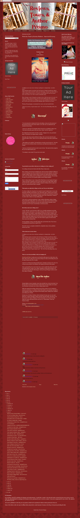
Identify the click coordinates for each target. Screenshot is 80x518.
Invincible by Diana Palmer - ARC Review (14, 437)
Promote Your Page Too (8, 163)
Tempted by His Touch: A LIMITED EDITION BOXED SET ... (18, 425)
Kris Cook (8, 108)
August (8, 410)
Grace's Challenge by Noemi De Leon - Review (15, 444)
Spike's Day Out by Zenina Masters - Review (15, 445)
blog (30, 266)
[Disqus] (40, 335)
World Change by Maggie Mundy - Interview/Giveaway (17, 474)
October (8, 407)
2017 (7, 397)
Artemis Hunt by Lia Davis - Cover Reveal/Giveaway (16, 435)
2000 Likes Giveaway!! (11, 476)
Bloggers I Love (46, 30)
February (9, 488)
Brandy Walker (8, 101)
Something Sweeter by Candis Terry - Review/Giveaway (17, 471)
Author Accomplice (9, 99)
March (8, 486)
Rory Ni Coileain (9, 113)
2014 (7, 402)
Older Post (56, 384)
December (9, 403)
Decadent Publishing (9, 102)
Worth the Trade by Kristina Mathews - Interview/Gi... (17, 413)
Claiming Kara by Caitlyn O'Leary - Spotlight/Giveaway (17, 422)
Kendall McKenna (9, 107)
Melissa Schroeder (9, 111)
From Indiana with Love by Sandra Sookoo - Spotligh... (17, 418)
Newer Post (24, 384)
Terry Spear (8, 116)
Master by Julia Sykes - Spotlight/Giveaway (15, 472)
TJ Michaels (8, 114)
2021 (7, 393)
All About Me (10, 30)
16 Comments (35, 317)
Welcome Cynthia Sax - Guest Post (13, 462)
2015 (7, 400)
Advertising (53, 30)
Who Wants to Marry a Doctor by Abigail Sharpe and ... (17, 479)
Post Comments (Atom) (31, 386)
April (8, 485)
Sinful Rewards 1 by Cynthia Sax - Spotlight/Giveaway (17, 457)
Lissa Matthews (9, 110)
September (9, 408)
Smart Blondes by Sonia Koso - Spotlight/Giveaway (16, 442)
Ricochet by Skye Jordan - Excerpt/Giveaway (15, 461)
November (9, 405)
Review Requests (18, 30)
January (8, 490)
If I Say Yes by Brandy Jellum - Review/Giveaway (16, 415)
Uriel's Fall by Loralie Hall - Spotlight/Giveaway (16, 430)
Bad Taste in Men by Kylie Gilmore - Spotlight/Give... (17, 439)
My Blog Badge (39, 30)
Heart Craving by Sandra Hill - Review (14, 428)
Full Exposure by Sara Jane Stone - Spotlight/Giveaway (17, 464)
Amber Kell (8, 98)
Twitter (29, 257)
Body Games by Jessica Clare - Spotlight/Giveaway (16, 454)
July (8, 412)
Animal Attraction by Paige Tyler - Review (14, 416)
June (8, 481)
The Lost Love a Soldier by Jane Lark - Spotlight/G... (16, 455)
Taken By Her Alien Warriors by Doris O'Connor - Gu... (17, 467)
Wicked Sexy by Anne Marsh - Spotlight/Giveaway (16, 478)
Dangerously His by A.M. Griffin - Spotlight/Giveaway (17, 450)
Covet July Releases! (10, 423)
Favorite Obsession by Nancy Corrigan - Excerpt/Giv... (17, 459)
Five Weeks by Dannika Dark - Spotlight (14, 420)
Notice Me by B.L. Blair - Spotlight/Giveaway (15, 433)
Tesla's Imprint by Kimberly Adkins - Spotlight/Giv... (16, 432)
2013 (7, 492)
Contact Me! (24, 30)
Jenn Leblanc (8, 105)
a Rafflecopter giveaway (27, 311)
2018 (7, 395)
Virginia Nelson (9, 117)
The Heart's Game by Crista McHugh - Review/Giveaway (17, 466)
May (8, 483)
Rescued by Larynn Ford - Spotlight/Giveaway (15, 447)
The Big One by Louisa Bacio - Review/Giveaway (16, 449)
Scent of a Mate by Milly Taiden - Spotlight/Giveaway (16, 452)
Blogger (44, 509)
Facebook (24, 257)
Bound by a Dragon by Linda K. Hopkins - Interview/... (17, 440)
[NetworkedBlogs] (11, 187)
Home (5, 30)
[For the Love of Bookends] (5, 162)
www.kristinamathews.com (31, 303)
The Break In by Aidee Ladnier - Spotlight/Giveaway (16, 427)
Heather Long (8, 104)
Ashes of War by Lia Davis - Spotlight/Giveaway (16, 469)
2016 (7, 398)
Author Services (31, 30)
